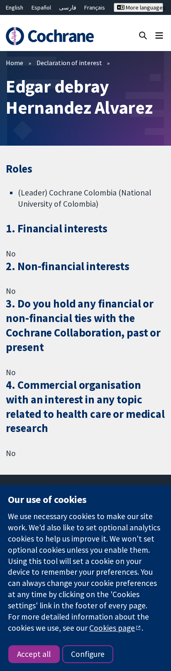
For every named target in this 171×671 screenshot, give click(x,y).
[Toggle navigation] (159, 35)
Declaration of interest (69, 63)
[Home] (51, 36)
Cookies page (112, 628)
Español (41, 7)
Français (94, 7)
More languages (144, 7)
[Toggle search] (143, 35)
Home (14, 63)
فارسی (67, 7)
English (14, 7)
